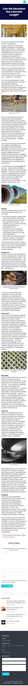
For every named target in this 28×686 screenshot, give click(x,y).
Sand (4, 45)
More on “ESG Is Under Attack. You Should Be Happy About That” (15, 615)
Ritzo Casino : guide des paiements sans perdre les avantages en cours (16, 602)
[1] (2, 93)
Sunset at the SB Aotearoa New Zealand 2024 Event (14, 608)
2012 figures (11, 537)
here (22, 404)
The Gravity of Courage (12, 621)
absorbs (12, 224)
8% (8, 86)
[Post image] (3, 602)
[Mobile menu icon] (24, 2)
